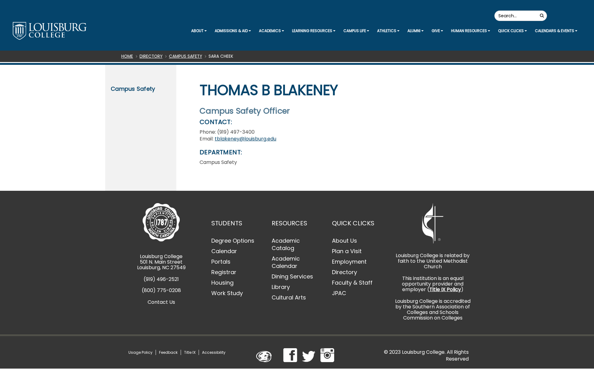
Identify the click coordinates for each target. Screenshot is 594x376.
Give (436, 30)
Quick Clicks (511, 30)
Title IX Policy (445, 289)
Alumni (414, 30)
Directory (151, 56)
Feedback (168, 352)
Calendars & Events (555, 30)
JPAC (339, 293)
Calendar (224, 251)
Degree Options (232, 240)
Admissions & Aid (232, 30)
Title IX (190, 352)
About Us (344, 240)
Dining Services (292, 276)
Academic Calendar (286, 262)
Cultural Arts (289, 297)
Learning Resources (312, 30)
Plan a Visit (347, 251)
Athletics (387, 30)
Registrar (223, 272)
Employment (349, 261)
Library (281, 287)
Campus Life (355, 30)
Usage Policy (140, 352)
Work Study (227, 293)
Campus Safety (185, 56)
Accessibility (214, 352)
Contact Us (161, 302)
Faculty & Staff (352, 282)
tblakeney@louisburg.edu (245, 138)
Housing (222, 282)
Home (127, 56)
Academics (270, 30)
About (197, 30)
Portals (220, 261)
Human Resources (469, 30)
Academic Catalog (286, 244)
